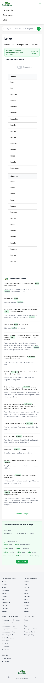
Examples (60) (23, 44)
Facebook (8, 658)
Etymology (8, 15)
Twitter (6, 661)
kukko (9, 552)
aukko (8, 545)
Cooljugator (8, 533)
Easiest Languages (8, 638)
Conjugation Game (30, 629)
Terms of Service (30, 632)
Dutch (4, 599)
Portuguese (6, 602)
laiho (32, 552)
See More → (6, 650)
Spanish (4, 593)
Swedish (27, 602)
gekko (9, 548)
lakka (9, 556)
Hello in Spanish (7, 635)
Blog (5, 20)
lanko (34, 556)
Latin (25, 584)
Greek (4, 581)
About (26, 623)
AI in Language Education (11, 620)
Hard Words (6, 641)
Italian (26, 590)
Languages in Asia (8, 632)
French (4, 605)
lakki (22, 556)
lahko (21, 552)
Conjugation (8, 10)
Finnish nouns (21, 533)
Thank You (5, 644)
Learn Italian (6, 647)
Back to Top (22, 561)
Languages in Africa (9, 623)
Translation (27, 67)
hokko (22, 548)
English (4, 596)
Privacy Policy (29, 635)
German (5, 608)
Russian (4, 584)
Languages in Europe (9, 629)
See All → (5, 611)
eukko (22, 545)
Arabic (4, 587)
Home (26, 620)
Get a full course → (34, 52)
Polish (26, 608)
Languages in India (8, 626)
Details (35, 44)
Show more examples (22, 514)
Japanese (5, 590)
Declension (9, 44)
